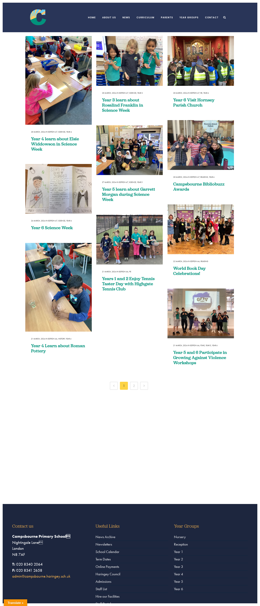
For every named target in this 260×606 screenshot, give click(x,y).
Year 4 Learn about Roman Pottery (58, 348)
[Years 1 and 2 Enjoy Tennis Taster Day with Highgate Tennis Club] (129, 240)
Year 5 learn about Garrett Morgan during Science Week (128, 194)
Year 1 (178, 551)
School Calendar (107, 551)
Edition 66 (195, 261)
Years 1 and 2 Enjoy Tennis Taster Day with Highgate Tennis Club (128, 284)
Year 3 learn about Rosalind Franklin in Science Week (122, 105)
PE (130, 271)
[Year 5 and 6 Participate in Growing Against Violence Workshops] (200, 313)
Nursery (180, 536)
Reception (181, 544)
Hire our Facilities (108, 596)
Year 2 (178, 559)
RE (201, 93)
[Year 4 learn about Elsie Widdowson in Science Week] (58, 80)
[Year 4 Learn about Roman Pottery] (58, 287)
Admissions (103, 581)
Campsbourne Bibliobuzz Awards (199, 186)
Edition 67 (52, 132)
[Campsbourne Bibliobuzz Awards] (200, 145)
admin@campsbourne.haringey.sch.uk (41, 576)
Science (61, 132)
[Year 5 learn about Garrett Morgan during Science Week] (129, 150)
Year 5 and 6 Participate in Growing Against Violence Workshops (200, 357)
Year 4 (69, 132)
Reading (204, 177)
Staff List (101, 589)
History (61, 339)
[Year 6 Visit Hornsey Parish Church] (200, 61)
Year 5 (140, 182)
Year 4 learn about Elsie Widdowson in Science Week (55, 144)
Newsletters (104, 544)
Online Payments (107, 566)
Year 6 (206, 93)
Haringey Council (108, 574)
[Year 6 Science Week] (58, 189)
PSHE (202, 345)
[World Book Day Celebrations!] (200, 229)
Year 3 (140, 93)
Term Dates (103, 559)
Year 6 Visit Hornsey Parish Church (194, 102)
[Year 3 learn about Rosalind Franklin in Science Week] (129, 61)
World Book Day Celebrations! (189, 270)
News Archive (105, 536)
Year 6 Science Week (52, 227)
